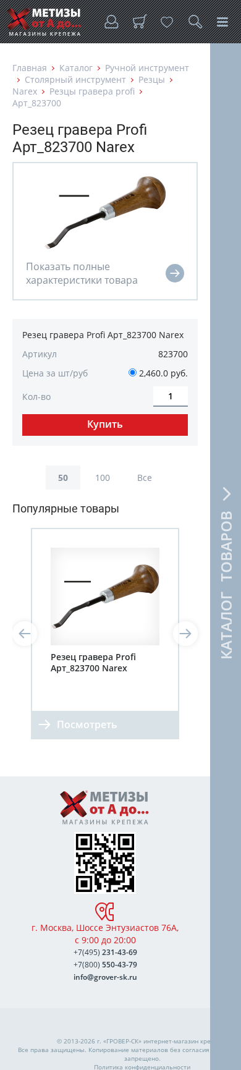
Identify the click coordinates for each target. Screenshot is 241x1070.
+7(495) (105, 952)
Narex (24, 91)
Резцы (151, 79)
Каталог (76, 68)
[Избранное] (166, 21)
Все (144, 477)
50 (63, 477)
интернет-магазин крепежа (184, 1041)
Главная (29, 68)
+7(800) (105, 964)
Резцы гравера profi (92, 91)
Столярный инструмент (75, 79)
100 (102, 477)
